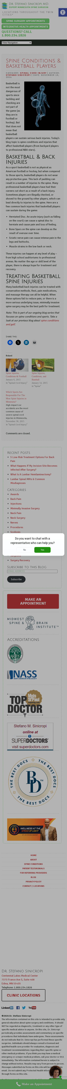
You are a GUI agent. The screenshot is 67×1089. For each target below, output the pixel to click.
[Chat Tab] (33, 544)
